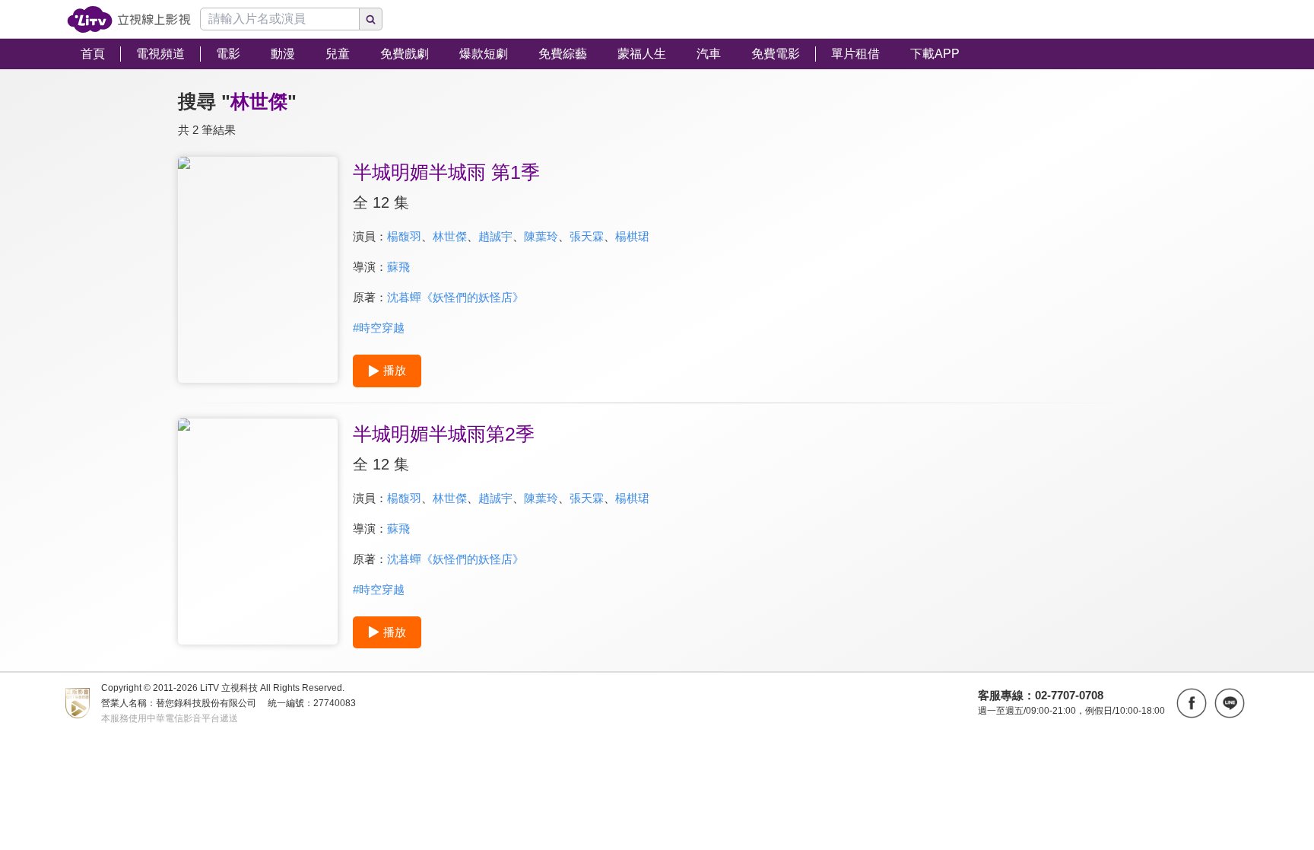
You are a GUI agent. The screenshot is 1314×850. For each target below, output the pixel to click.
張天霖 (587, 236)
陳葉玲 (541, 236)
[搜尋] (371, 19)
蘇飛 (398, 266)
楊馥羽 (404, 236)
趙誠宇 (495, 236)
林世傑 (450, 236)
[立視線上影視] (128, 19)
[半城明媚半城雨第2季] (258, 532)
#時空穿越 (379, 327)
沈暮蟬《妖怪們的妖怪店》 (455, 297)
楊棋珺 (632, 236)
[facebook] (1191, 703)
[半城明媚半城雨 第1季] (258, 270)
